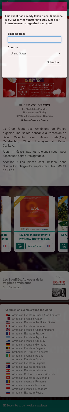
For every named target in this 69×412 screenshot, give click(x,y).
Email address (16, 33)
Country (13, 47)
